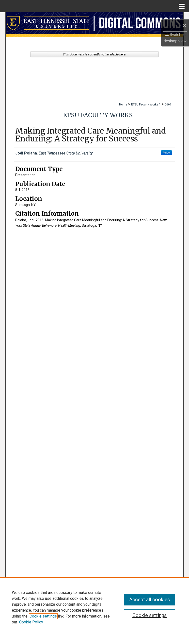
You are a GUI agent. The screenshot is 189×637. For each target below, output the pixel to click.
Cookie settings (43, 616)
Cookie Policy (31, 622)
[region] (94, 607)
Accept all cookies (149, 600)
